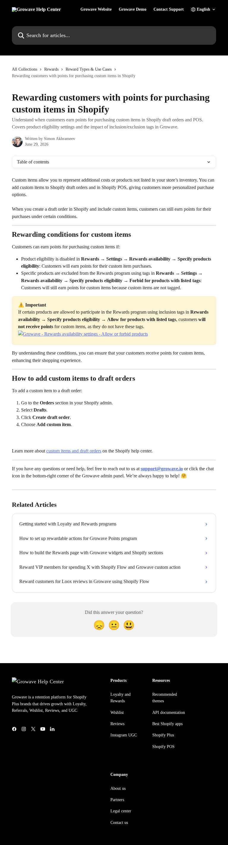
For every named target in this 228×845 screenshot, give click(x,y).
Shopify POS (163, 746)
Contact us (119, 822)
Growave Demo (132, 9)
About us (118, 788)
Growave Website (96, 9)
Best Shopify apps (167, 724)
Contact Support (168, 9)
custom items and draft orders (73, 450)
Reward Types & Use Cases (89, 69)
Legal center (120, 811)
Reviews (117, 724)
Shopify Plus (163, 735)
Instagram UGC (123, 735)
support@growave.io (162, 468)
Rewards (51, 69)
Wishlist (117, 712)
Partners (117, 800)
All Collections (24, 69)
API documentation (168, 712)
